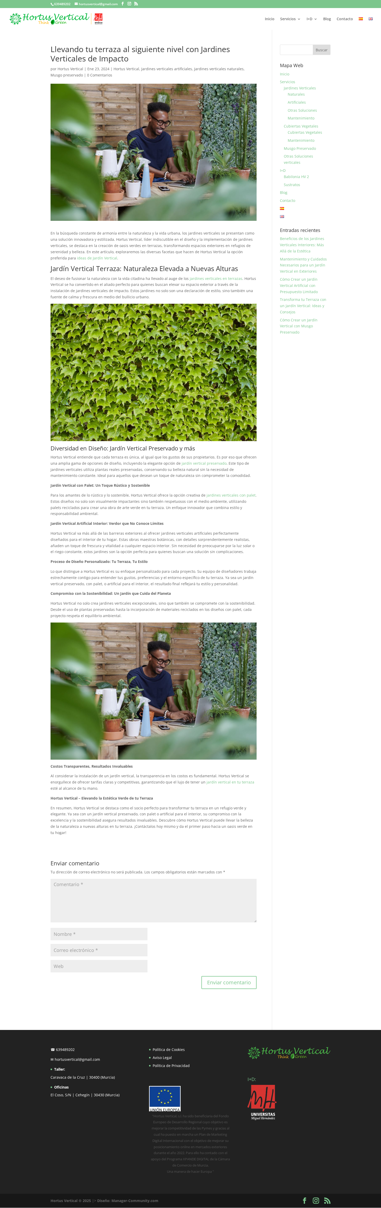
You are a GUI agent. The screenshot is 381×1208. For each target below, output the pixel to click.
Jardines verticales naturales (219, 68)
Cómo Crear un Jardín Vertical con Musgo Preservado (299, 326)
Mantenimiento (301, 118)
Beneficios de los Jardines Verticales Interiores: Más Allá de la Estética (302, 244)
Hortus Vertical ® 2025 (71, 1200)
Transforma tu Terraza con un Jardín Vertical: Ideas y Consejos (303, 305)
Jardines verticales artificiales (166, 68)
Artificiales (297, 102)
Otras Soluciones (302, 110)
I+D (309, 19)
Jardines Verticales (300, 88)
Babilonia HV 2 (296, 176)
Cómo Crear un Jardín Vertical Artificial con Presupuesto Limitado (299, 285)
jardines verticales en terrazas (216, 278)
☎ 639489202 (63, 1049)
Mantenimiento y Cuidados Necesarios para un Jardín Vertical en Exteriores (303, 265)
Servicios (288, 19)
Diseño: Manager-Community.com (127, 1200)
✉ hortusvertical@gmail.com (75, 1059)
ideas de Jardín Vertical (97, 258)
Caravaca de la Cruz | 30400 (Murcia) (83, 1077)
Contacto (345, 19)
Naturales (296, 94)
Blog (327, 19)
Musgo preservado (67, 75)
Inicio (269, 19)
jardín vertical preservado (204, 463)
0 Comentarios (99, 75)
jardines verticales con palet (231, 495)
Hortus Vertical (70, 68)
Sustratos (292, 184)
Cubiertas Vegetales (301, 126)
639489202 (62, 4)
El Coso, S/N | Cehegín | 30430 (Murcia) (85, 1094)
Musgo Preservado (300, 148)
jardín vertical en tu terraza (230, 782)
